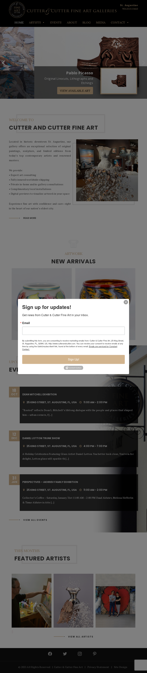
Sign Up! (73, 359)
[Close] (126, 302)
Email (26, 323)
